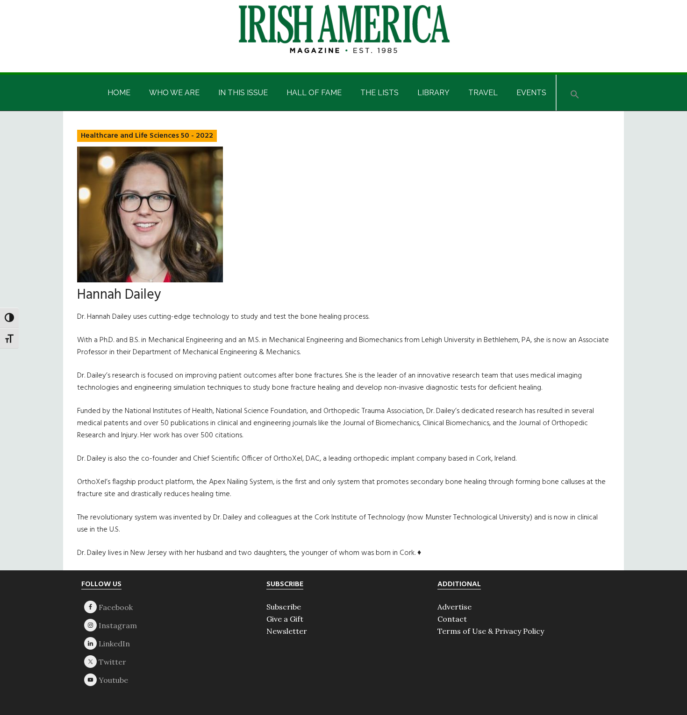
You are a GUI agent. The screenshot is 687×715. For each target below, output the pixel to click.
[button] (575, 93)
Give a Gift (284, 619)
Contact (452, 619)
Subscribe (283, 606)
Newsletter (286, 631)
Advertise (454, 606)
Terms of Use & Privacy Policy (490, 631)
